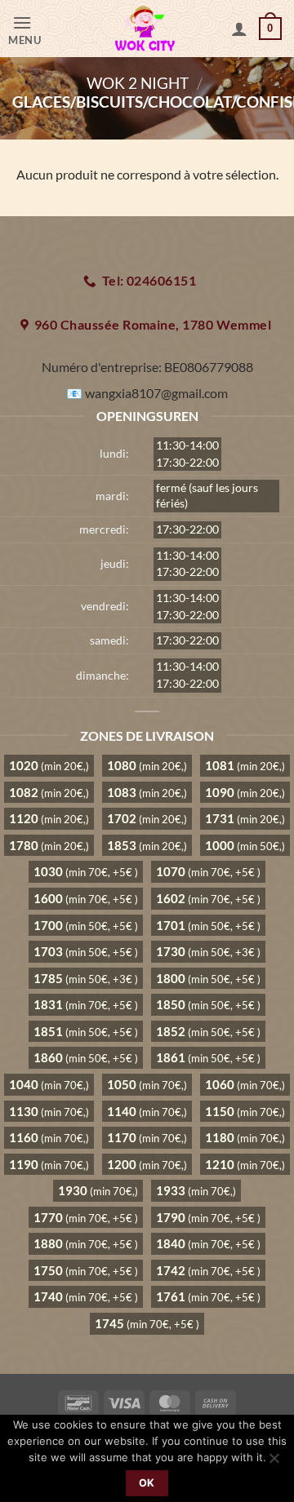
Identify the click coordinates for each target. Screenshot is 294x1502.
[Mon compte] (239, 29)
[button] (36, 28)
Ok (147, 1483)
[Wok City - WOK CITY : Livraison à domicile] (145, 28)
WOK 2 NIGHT (138, 82)
